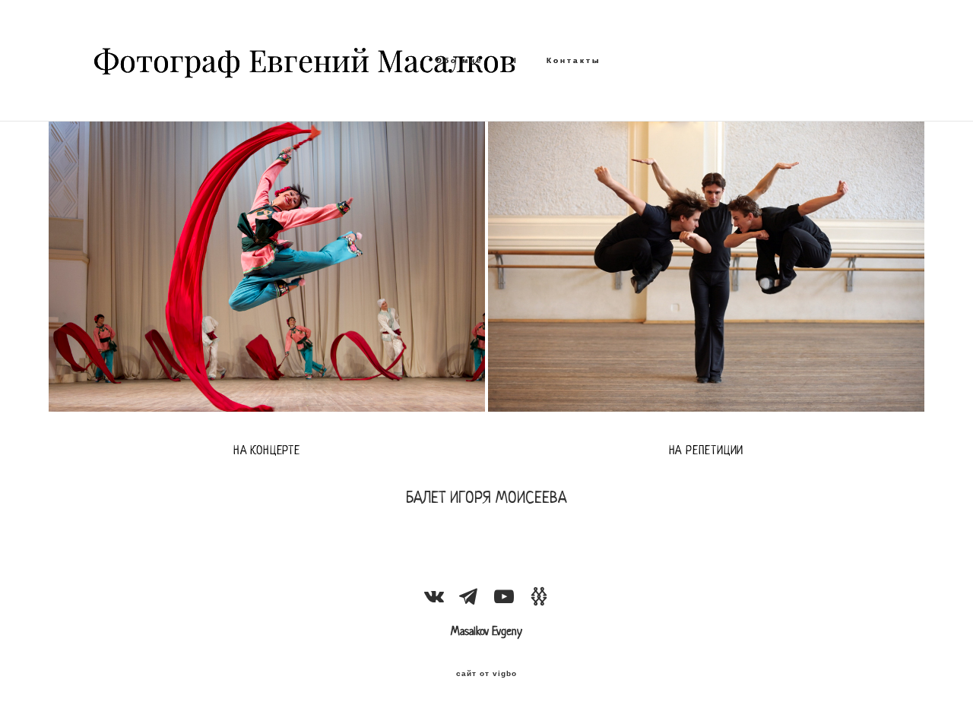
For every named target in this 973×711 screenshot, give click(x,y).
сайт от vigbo (486, 674)
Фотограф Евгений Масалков (230, 61)
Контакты (574, 60)
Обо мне (459, 60)
